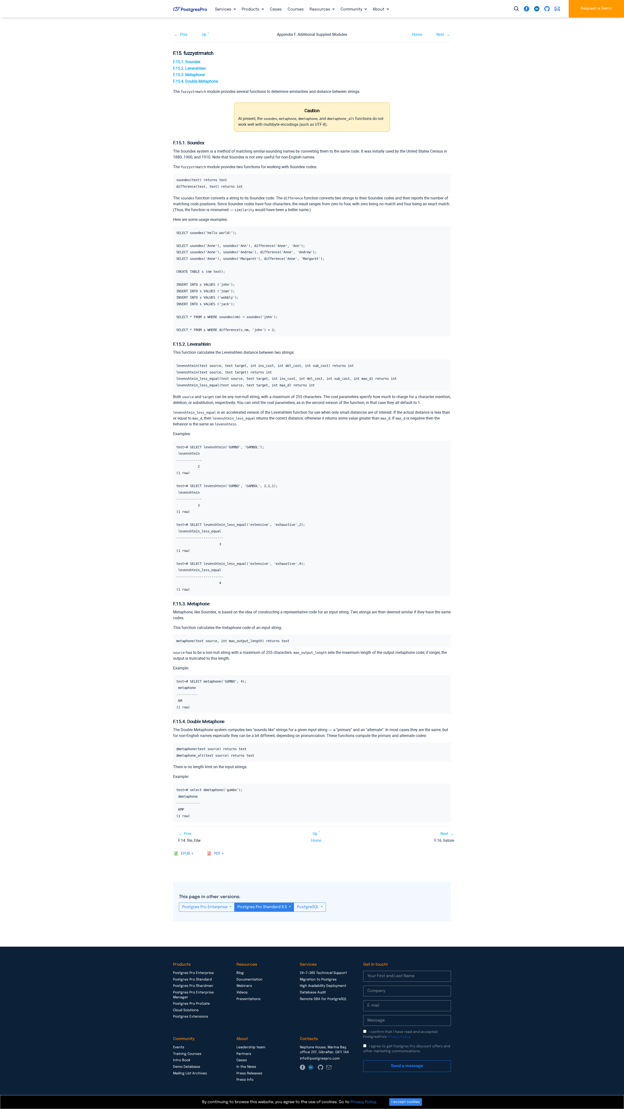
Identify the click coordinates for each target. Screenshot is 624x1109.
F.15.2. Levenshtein (189, 68)
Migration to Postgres (318, 979)
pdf (217, 854)
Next (440, 34)
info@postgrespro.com (320, 1058)
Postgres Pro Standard (192, 979)
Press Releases (249, 1073)
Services (223, 9)
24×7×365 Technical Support (323, 973)
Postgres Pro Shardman (193, 986)
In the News (246, 1067)
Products (251, 9)
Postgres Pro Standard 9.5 (262, 907)
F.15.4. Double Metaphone (195, 81)
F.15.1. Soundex (186, 61)
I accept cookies (405, 1102)
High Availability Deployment (323, 986)
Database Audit (313, 992)
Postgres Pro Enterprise (205, 907)
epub (185, 854)
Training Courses (187, 1054)
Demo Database (186, 1067)
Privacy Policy (399, 1037)
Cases (276, 9)
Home (417, 34)
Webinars (244, 986)
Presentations (248, 999)
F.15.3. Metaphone (189, 74)
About (379, 9)
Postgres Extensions (190, 1016)
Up (204, 34)
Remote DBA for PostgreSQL (323, 999)
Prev (183, 34)
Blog (240, 973)
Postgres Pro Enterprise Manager (193, 995)
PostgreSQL (308, 907)
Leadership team (250, 1047)
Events (178, 1047)
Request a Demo (596, 8)
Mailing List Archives (190, 1073)
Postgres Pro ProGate (191, 1003)
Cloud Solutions (186, 1010)
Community (352, 9)
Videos (242, 992)
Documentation (249, 979)
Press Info (245, 1079)
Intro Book (181, 1060)
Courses (296, 9)
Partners (243, 1054)
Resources (320, 9)
